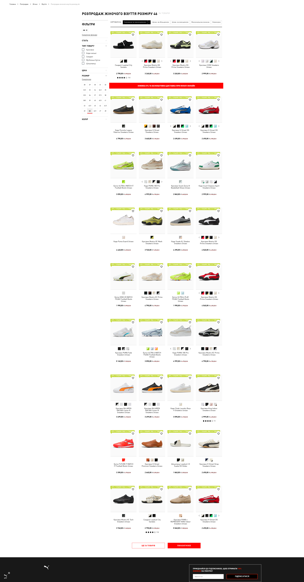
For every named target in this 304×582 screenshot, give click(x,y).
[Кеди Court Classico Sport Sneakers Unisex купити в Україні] (209, 165)
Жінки (35, 4)
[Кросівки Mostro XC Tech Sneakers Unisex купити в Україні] (123, 499)
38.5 (84, 100)
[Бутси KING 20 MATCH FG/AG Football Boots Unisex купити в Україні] (123, 276)
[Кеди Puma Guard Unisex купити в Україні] (123, 221)
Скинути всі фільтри (89, 35)
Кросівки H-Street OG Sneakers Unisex (180, 131)
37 (95, 95)
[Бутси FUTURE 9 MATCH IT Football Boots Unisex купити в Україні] (123, 443)
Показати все (184, 545)
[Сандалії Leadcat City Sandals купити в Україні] (123, 44)
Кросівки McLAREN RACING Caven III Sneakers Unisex (123, 410)
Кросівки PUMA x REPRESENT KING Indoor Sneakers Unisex (181, 522)
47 (100, 111)
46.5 (95, 111)
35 (105, 90)
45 (84, 111)
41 (105, 100)
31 (100, 85)
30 (95, 85)
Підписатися (242, 576)
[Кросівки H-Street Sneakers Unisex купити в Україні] (152, 109)
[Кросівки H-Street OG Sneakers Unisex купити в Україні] (180, 109)
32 (105, 85)
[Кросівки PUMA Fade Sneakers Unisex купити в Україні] (123, 332)
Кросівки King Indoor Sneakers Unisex (209, 409)
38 (105, 95)
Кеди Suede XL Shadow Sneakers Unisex (180, 242)
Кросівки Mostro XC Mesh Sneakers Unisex (152, 242)
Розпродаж (24, 4)
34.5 (100, 90)
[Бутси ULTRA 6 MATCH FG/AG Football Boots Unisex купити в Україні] (152, 332)
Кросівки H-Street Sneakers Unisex (152, 131)
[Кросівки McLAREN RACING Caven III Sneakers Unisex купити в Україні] (123, 388)
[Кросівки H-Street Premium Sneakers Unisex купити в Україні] (152, 443)
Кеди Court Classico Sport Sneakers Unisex (209, 187)
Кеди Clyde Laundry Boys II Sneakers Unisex (181, 409)
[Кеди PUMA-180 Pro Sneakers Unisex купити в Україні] (152, 165)
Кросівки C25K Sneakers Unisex (209, 66)
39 (89, 100)
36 (89, 95)
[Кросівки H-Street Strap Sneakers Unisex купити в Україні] (209, 443)
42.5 (90, 106)
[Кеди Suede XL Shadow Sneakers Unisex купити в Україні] (180, 221)
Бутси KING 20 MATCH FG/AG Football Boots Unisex (123, 299)
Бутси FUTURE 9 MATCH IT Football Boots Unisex (123, 465)
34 (95, 90)
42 (84, 106)
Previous (142, 61)
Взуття (44, 4)
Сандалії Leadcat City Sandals (123, 66)
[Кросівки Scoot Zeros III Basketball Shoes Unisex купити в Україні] (180, 165)
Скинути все (86, 79)
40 (95, 100)
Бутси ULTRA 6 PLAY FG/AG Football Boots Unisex (180, 299)
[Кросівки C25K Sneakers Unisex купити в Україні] (209, 44)
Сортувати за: (115, 22)
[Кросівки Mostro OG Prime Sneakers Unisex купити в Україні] (152, 44)
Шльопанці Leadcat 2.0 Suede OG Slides (180, 465)
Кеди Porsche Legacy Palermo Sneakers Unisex (124, 131)
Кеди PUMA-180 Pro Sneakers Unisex (152, 187)
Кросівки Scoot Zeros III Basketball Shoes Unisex (180, 187)
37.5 (100, 95)
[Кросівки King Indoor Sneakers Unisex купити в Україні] (209, 388)
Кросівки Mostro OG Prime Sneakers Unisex (152, 66)
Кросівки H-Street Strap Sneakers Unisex (209, 465)
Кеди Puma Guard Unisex (123, 241)
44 (100, 106)
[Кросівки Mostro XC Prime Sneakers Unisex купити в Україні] (152, 276)
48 (105, 111)
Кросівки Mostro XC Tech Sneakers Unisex (123, 521)
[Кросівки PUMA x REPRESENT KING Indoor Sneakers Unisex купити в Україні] (180, 499)
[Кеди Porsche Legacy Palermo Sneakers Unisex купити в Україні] (123, 109)
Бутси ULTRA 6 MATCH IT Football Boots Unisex (123, 187)
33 (89, 90)
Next (162, 61)
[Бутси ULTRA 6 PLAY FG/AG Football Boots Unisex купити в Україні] (180, 276)
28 (84, 85)
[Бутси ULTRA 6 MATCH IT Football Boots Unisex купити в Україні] (123, 165)
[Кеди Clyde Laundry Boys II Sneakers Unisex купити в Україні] (180, 388)
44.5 (105, 106)
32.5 (84, 90)
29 (89, 85)
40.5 (100, 100)
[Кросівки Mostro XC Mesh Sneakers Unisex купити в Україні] (152, 221)
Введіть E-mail (199, 576)
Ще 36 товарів (148, 545)
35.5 (84, 95)
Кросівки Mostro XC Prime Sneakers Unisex (152, 298)
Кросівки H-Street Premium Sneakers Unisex (152, 465)
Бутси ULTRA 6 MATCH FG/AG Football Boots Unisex (152, 355)
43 (95, 106)
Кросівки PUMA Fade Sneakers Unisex (123, 354)
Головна (13, 4)
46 (90, 111)
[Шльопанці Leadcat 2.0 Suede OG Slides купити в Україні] (180, 443)
